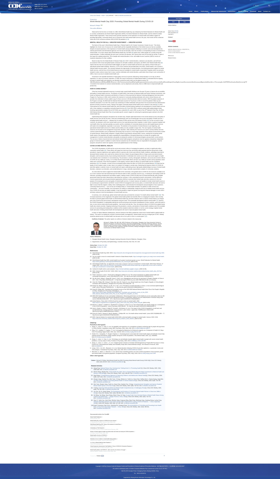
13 (105, 150)
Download (253, 11)
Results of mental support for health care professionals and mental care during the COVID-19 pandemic (112, 431)
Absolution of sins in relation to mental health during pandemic (103, 438)
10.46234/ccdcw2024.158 (112, 389)
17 (146, 216)
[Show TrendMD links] (164, 455)
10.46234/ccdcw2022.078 (103, 408)
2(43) (107, 15)
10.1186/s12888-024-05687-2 (142, 328)
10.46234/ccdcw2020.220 (124, 15)
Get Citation (179, 18)
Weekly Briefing (243, 11)
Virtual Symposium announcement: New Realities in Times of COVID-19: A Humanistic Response (110, 446)
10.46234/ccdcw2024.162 (149, 385)
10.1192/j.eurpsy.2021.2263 (148, 353)
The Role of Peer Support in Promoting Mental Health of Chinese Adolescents (115, 380)
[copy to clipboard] (125, 361)
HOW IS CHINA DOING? (174, 51)
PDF (173, 22)
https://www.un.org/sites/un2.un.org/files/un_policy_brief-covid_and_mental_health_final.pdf (117, 302)
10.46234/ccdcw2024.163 (103, 382)
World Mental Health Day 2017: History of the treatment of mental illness (105, 424)
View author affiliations (96, 28)
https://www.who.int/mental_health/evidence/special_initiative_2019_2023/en (113, 318)
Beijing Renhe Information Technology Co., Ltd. (143, 477)
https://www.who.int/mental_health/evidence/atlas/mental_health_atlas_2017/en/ (140, 271)
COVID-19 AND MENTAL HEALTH (176, 52)
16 (159, 195)
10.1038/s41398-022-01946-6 (134, 349)
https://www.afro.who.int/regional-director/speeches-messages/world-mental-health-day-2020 (139, 253)
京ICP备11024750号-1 (163, 466)
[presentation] (168, 82)
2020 (103, 15)
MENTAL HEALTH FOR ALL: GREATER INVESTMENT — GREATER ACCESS (187, 49)
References (171, 55)
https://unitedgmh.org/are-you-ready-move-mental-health (148, 256)
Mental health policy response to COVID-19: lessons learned (103, 420)
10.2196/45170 (98, 346)
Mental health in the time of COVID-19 (98, 435)
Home (190, 11)
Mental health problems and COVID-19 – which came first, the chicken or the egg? (107, 449)
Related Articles (172, 58)
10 (128, 110)
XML (184, 22)
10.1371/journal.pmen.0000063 (102, 337)
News (259, 11)
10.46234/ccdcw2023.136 (103, 398)
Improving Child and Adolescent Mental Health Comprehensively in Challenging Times (121, 388)
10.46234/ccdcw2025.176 (110, 369)
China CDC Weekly (95, 15)
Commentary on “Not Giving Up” (97, 427)
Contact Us (266, 11)
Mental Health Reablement (96, 417)
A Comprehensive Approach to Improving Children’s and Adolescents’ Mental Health (123, 375)
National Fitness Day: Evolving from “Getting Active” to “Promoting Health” (121, 368)
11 (112, 112)
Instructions (231, 11)
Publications (205, 11)
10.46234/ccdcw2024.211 (113, 377)
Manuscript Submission (218, 11)
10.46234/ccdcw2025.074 (140, 373)
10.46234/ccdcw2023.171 (131, 393)
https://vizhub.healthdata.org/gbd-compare (127, 269)
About (196, 11)
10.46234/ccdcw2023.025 (131, 403)
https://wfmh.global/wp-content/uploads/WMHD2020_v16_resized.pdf (111, 261)
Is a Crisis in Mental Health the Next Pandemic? (100, 442)
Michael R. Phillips (95, 25)
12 (147, 120)
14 (97, 163)
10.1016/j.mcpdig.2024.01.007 (132, 332)
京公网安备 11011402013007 (176, 466)
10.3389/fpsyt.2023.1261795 (138, 340)
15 (155, 163)
